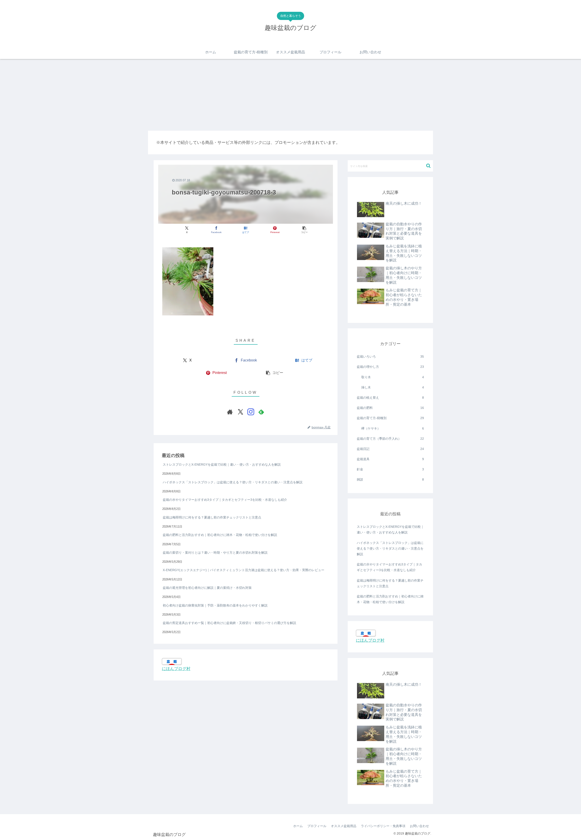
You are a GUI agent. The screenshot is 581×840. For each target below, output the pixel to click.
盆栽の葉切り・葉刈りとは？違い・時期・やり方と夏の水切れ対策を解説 (215, 552)
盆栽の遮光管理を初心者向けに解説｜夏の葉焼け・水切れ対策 (207, 587)
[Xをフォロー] (240, 411)
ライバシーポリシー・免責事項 (383, 826)
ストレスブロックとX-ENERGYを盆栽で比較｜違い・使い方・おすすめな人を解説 (222, 464)
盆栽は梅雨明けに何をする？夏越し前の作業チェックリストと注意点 (212, 517)
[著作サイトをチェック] (229, 411)
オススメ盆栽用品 (343, 826)
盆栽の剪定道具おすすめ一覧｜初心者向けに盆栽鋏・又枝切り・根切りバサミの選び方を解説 (229, 623)
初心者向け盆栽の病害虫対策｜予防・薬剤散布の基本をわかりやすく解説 (215, 605)
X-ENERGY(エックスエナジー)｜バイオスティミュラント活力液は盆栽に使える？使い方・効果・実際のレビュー (243, 570)
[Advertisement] (290, 95)
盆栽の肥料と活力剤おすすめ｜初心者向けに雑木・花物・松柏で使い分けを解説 (220, 535)
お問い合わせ (419, 826)
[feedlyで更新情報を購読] (261, 411)
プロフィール (316, 826)
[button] (304, 230)
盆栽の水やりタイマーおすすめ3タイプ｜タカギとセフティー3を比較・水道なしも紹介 (225, 499)
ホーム (298, 826)
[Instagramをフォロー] (250, 411)
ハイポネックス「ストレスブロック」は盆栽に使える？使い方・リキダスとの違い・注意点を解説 (233, 482)
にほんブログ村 (176, 668)
